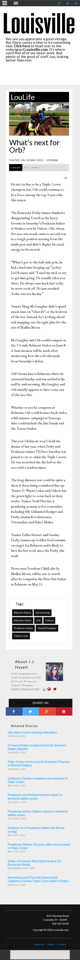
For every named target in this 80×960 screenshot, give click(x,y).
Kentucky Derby (22, 620)
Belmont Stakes (22, 612)
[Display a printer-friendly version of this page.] (65, 177)
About (50, 944)
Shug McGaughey (47, 628)
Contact (61, 944)
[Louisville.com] (45, 689)
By (32, 167)
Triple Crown (21, 635)
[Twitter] (56, 689)
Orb (38, 620)
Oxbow (49, 620)
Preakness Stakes (23, 628)
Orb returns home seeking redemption (32, 732)
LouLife (23, 97)
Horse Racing (43, 612)
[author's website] (49, 689)
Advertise (39, 944)
